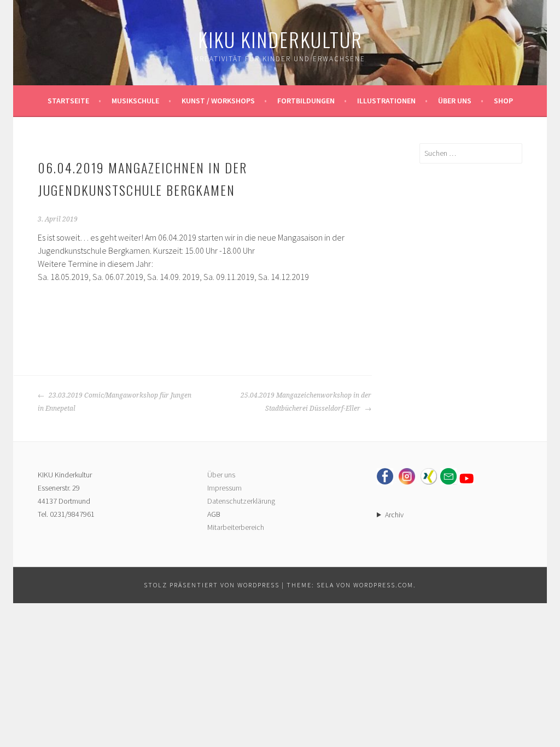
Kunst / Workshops (218, 101)
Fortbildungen (306, 101)
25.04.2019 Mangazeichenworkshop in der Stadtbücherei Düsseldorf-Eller (306, 402)
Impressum (224, 488)
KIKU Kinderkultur (280, 39)
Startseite (68, 101)
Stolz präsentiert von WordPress (211, 585)
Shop (503, 101)
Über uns (454, 101)
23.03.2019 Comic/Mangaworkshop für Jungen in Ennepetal (114, 402)
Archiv (394, 515)
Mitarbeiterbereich (235, 527)
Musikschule (135, 101)
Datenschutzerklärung (241, 501)
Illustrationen (386, 101)
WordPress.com (383, 585)
